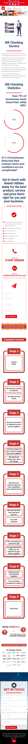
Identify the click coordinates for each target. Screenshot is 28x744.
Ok (14, 741)
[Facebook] (10, 4)
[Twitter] (13, 4)
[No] (26, 738)
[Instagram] (15, 4)
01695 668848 (9, 8)
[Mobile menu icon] (24, 8)
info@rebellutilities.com (17, 8)
